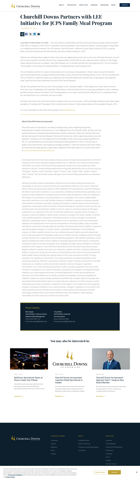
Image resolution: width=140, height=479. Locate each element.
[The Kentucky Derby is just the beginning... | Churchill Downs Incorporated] (25, 5)
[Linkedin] (35, 34)
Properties (72, 5)
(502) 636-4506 (64, 319)
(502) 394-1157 (35, 319)
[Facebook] (26, 34)
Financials (109, 454)
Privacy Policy (10, 477)
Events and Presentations (114, 447)
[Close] (136, 472)
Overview (109, 440)
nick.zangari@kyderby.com (38, 321)
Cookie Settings (100, 472)
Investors (83, 5)
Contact (125, 5)
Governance (109, 450)
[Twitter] (30, 34)
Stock (108, 457)
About (61, 5)
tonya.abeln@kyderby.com (66, 321)
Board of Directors (84, 443)
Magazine (105, 5)
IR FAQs (108, 460)
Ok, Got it (114, 472)
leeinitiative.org (69, 110)
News (113, 5)
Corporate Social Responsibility (88, 447)
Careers (94, 5)
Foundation (82, 450)
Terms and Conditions (15, 475)
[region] (70, 472)
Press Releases (111, 443)
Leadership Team (83, 440)
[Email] (39, 34)
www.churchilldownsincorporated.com (39, 150)
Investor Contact (111, 464)
